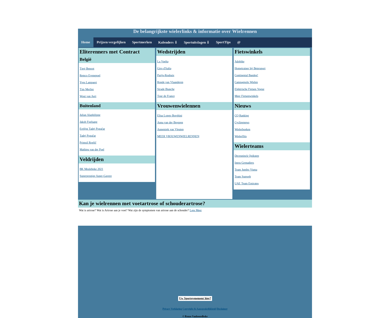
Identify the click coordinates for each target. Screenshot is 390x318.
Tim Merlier (87, 89)
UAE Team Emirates (247, 183)
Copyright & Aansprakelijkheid (199, 308)
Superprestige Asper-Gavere (96, 176)
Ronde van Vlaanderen (170, 82)
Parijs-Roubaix (165, 75)
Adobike (239, 61)
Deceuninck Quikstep (247, 155)
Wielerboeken (242, 129)
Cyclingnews (242, 122)
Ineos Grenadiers (244, 162)
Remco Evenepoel (90, 75)
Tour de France (166, 96)
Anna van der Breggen (170, 122)
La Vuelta (162, 61)
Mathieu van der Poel (92, 149)
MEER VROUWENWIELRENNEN (178, 136)
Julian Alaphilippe (90, 115)
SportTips (223, 42)
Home (85, 42)
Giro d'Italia (164, 68)
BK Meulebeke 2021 (91, 169)
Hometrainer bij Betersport (250, 68)
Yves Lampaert (88, 82)
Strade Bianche (165, 89)
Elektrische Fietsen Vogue (249, 89)
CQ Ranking (242, 115)
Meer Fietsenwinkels (246, 96)
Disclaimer (222, 308)
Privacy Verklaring (172, 308)
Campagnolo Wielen (246, 82)
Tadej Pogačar (88, 135)
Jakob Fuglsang (88, 121)
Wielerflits (241, 136)
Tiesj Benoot (87, 68)
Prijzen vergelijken (111, 42)
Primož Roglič (88, 142)
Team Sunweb (243, 176)
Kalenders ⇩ (167, 42)
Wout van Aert (88, 96)
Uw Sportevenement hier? (195, 298)
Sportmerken (142, 42)
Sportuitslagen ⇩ (196, 42)
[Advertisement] (195, 13)
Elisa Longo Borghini (169, 115)
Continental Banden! (246, 75)
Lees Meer (196, 210)
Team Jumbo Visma (246, 169)
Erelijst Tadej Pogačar (92, 128)
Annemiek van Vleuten (170, 129)
